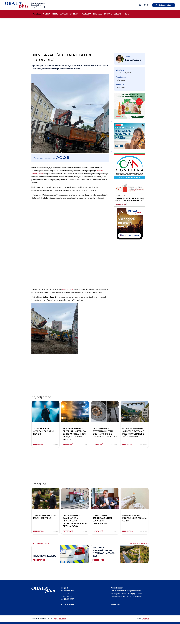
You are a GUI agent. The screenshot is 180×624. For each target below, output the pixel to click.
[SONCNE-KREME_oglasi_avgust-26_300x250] (129, 136)
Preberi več (115, 605)
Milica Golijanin (133, 60)
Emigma (145, 619)
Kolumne (108, 14)
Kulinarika (86, 14)
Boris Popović (68, 289)
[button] (145, 5)
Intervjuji (97, 14)
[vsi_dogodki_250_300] (130, 224)
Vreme (55, 14)
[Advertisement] (90, 35)
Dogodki (64, 14)
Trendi (126, 14)
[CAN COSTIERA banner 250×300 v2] (129, 166)
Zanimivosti (75, 14)
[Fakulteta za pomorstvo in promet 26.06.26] (129, 193)
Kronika (46, 14)
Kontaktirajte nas (67, 605)
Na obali (37, 14)
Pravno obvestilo (59, 619)
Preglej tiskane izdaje (163, 5)
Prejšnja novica (41, 543)
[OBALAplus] (25, 5)
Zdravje (117, 14)
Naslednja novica (138, 543)
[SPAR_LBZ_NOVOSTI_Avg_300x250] (129, 105)
